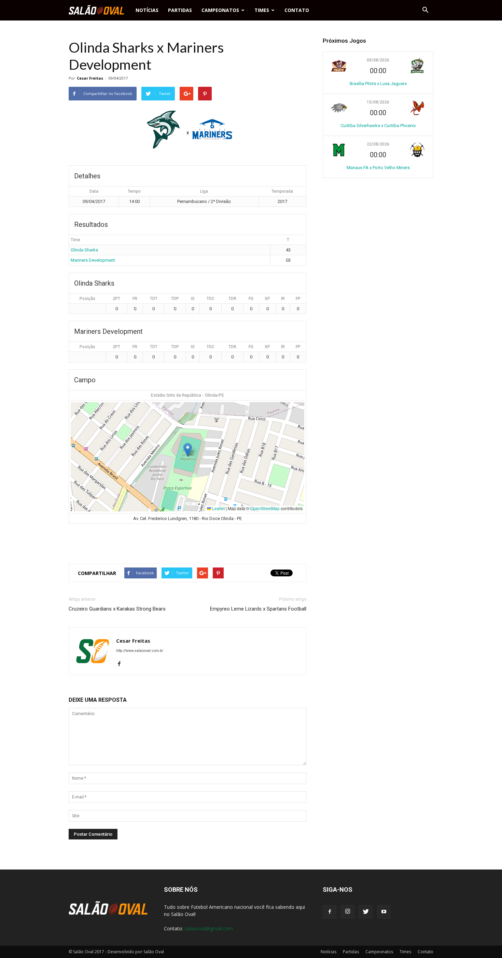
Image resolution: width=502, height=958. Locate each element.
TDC (210, 298)
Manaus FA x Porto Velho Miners (378, 167)
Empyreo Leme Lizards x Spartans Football (258, 609)
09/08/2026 (378, 60)
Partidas (180, 10)
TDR (232, 298)
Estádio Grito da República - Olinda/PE (187, 395)
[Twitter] (366, 912)
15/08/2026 (378, 102)
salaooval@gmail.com (208, 928)
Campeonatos (220, 10)
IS (193, 298)
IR (283, 298)
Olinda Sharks (84, 249)
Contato (296, 10)
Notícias (147, 10)
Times (261, 10)
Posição (87, 298)
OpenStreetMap (265, 508)
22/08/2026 (378, 144)
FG (251, 298)
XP (267, 298)
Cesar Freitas (90, 78)
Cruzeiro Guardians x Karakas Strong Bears (117, 609)
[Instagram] (347, 912)
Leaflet (218, 508)
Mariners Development (93, 260)
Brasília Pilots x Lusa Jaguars (378, 83)
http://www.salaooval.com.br (139, 650)
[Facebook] (121, 664)
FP (298, 298)
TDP (175, 298)
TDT (153, 298)
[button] (425, 10)
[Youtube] (384, 912)
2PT (116, 298)
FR (135, 298)
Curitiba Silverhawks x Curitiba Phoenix (378, 125)
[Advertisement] (187, 541)
